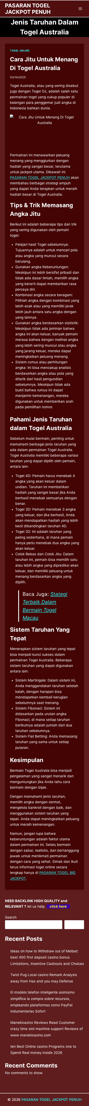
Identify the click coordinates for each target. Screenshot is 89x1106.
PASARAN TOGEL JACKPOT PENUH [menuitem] (40, 177)
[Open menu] (80, 8)
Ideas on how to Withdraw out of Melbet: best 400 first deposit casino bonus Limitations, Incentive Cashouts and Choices (47, 957)
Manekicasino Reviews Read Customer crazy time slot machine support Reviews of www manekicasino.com (46, 1029)
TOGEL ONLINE (19, 50)
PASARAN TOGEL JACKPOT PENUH (52, 1100)
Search (11, 917)
